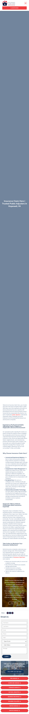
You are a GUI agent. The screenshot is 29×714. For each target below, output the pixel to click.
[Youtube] (12, 613)
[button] (25, 3)
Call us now (14, 603)
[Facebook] (8, 613)
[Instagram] (10, 613)
